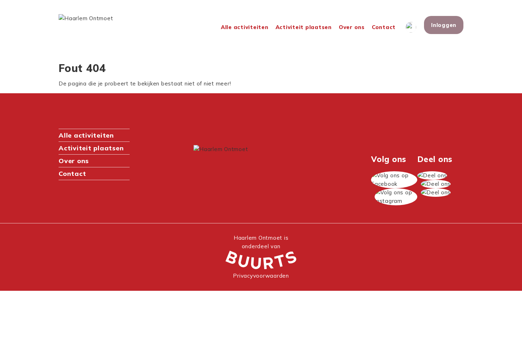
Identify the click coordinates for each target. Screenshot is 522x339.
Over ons (352, 27)
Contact (384, 27)
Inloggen (443, 25)
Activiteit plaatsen (304, 27)
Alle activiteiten (244, 27)
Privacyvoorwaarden (261, 275)
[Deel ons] (432, 175)
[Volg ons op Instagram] (396, 196)
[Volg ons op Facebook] (394, 179)
